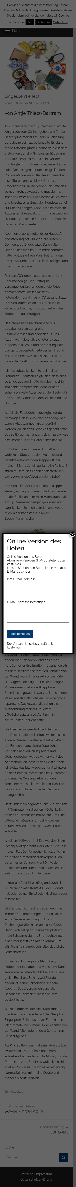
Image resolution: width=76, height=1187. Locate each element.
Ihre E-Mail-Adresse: (21, 579)
